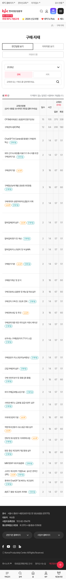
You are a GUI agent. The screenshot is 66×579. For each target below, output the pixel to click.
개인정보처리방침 (56, 563)
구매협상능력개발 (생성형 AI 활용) (18, 185)
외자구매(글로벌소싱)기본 (15, 392)
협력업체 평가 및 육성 (13, 238)
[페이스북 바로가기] (3, 546)
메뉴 (61, 11)
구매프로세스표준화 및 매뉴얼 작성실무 (20, 292)
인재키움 (13, 142)
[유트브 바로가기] (8, 546)
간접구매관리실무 (11, 368)
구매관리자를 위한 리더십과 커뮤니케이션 (21, 322)
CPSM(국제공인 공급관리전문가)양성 (19, 119)
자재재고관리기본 (11, 417)
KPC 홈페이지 (7, 3)
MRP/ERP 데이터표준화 (14, 463)
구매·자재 (60, 25)
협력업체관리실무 (11, 222)
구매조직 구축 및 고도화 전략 (16, 301)
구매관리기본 (10, 170)
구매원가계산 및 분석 (13, 280)
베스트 (63, 19)
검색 (41, 11)
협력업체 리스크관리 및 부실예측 (17, 249)
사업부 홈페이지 (43, 535)
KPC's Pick (49, 19)
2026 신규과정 (31, 19)
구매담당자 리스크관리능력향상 (17, 357)
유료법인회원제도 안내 (23, 563)
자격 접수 (34, 3)
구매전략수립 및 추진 (13, 313)
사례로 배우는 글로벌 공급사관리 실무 (19, 403)
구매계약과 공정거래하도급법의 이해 (19, 201)
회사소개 (5, 563)
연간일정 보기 (17, 46)
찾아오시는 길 (40, 563)
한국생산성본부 (12, 11)
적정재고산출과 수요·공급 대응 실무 (19, 427)
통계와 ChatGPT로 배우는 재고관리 (19, 480)
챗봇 (53, 11)
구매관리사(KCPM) (12, 127)
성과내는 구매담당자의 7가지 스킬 (18, 338)
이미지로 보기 (48, 46)
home (52, 25)
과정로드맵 (33, 54)
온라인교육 (22, 3)
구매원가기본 (10, 264)
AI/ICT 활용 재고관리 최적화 (16, 492)
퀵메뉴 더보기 (60, 564)
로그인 (46, 11)
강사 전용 (58, 3)
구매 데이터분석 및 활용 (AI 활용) (17, 378)
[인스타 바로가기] (14, 546)
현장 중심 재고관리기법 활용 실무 (18, 450)
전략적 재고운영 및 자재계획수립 (17, 438)
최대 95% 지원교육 (10, 19)
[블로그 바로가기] (20, 546)
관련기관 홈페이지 (13, 535)
